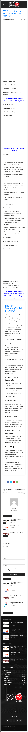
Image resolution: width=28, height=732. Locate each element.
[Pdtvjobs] (3, 19)
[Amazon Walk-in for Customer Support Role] (6, 521)
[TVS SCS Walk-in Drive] (6, 527)
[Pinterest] (14, 482)
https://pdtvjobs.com (14, 510)
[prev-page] (3, 539)
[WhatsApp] (17, 482)
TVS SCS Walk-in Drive (15, 525)
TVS (3, 529)
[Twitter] (11, 482)
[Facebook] (8, 482)
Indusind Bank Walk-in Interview (16, 532)
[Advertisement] (14, 37)
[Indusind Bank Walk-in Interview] (6, 534)
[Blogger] (7, 720)
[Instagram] (17, 720)
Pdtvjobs (7, 19)
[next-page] (5, 539)
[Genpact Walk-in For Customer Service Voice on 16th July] (6, 604)
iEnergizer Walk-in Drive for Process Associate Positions (8, 491)
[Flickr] (14, 720)
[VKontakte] (20, 720)
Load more (14, 609)
